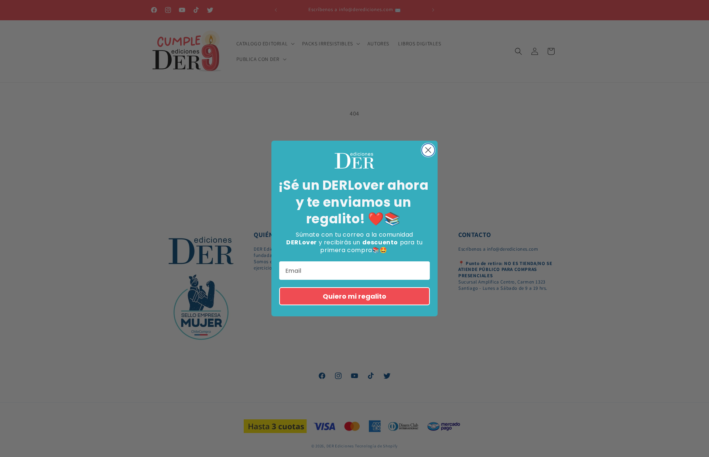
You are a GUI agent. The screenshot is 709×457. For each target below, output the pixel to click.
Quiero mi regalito (354, 296)
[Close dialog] (428, 150)
